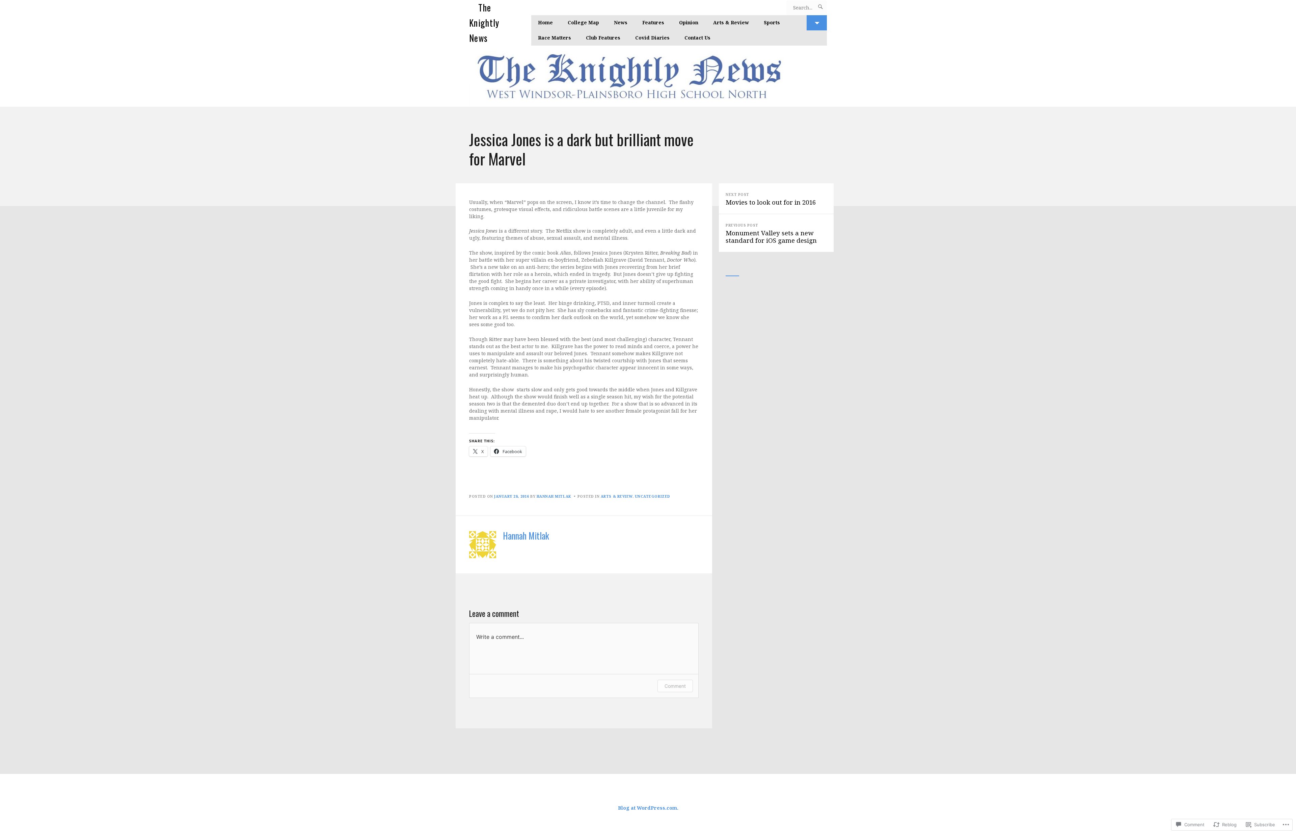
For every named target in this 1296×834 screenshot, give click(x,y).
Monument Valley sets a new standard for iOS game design (771, 233)
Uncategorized (652, 496)
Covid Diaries (652, 37)
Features (653, 22)
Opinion (688, 22)
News (620, 22)
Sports (772, 22)
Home (545, 22)
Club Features (603, 37)
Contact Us (697, 37)
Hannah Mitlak (554, 496)
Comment (675, 686)
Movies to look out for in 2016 (771, 199)
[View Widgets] (817, 22)
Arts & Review (731, 22)
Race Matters (554, 37)
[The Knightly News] (648, 76)
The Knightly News (484, 23)
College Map (583, 22)
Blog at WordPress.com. (648, 808)
